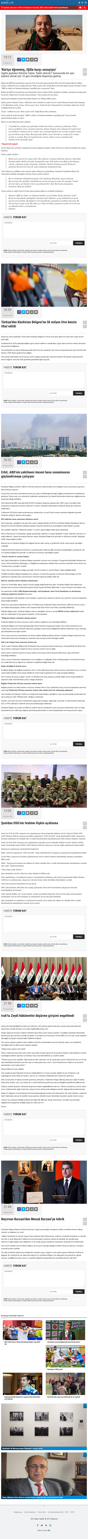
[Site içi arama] (84, 7)
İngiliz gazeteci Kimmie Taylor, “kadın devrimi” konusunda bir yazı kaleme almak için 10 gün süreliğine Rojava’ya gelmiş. (37, 75)
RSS (66, 1512)
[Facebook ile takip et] (38, 1525)
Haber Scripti (42, 1530)
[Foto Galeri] (85, 2)
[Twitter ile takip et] (42, 1525)
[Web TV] (82, 2)
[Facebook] (19, 59)
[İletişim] (80, 7)
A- (85, 74)
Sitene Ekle (42, 1512)
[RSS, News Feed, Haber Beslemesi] (46, 1525)
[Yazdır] (32, 59)
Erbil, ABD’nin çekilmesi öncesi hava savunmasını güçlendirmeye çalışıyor (31, 7)
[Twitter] (23, 59)
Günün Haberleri (30, 1512)
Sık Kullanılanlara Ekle (55, 1512)
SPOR (72, 1512)
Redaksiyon (18, 1512)
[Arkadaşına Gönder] (27, 59)
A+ (85, 70)
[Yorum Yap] (36, 59)
